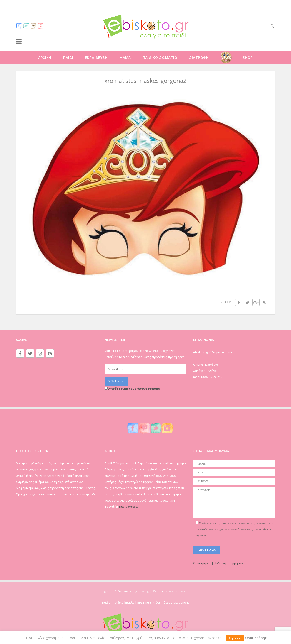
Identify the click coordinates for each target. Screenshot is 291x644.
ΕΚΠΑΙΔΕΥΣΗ (96, 57)
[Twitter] (26, 26)
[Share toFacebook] (238, 302)
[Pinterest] (41, 26)
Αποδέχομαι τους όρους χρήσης (134, 389)
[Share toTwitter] (247, 302)
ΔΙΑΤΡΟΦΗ (199, 57)
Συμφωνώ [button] (235, 638)
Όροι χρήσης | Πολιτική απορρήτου (218, 563)
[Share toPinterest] (264, 302)
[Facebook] (19, 26)
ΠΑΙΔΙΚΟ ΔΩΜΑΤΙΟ (160, 57)
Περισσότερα (128, 506)
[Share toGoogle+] (256, 302)
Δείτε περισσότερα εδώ (80, 494)
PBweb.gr (144, 591)
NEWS (226, 57)
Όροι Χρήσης (256, 637)
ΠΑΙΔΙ (68, 57)
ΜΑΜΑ (125, 57)
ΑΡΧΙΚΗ (44, 57)
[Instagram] (33, 26)
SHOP (248, 57)
